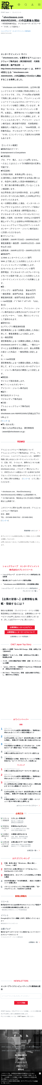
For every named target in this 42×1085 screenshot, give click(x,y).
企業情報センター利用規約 (19, 636)
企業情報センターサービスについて (21, 632)
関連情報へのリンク (31, 530)
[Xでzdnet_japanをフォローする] (21, 1036)
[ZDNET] (7, 4)
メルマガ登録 (21, 1003)
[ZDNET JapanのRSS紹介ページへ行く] (27, 1036)
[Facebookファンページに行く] (15, 1036)
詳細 (36, 1081)
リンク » (5, 421)
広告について (21, 1066)
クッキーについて (21, 1062)
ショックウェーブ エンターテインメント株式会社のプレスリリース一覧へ (20, 589)
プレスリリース (16, 12)
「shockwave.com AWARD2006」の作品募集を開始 (21, 584)
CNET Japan (21, 1016)
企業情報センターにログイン (21, 627)
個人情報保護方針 (21, 1055)
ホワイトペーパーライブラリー (27, 805)
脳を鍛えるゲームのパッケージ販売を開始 (17, 580)
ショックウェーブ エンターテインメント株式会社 (16, 31)
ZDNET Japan (5, 12)
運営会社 (21, 1069)
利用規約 (21, 1059)
